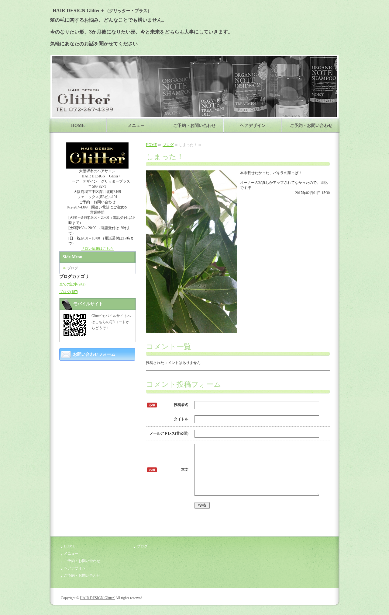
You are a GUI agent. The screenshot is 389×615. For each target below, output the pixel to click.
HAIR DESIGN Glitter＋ (101, 10)
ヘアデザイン (253, 125)
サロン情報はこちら (97, 248)
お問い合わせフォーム (94, 354)
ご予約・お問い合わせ (194, 125)
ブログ (168, 145)
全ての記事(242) (72, 284)
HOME (77, 125)
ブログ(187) (68, 292)
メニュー (136, 125)
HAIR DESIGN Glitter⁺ (97, 598)
